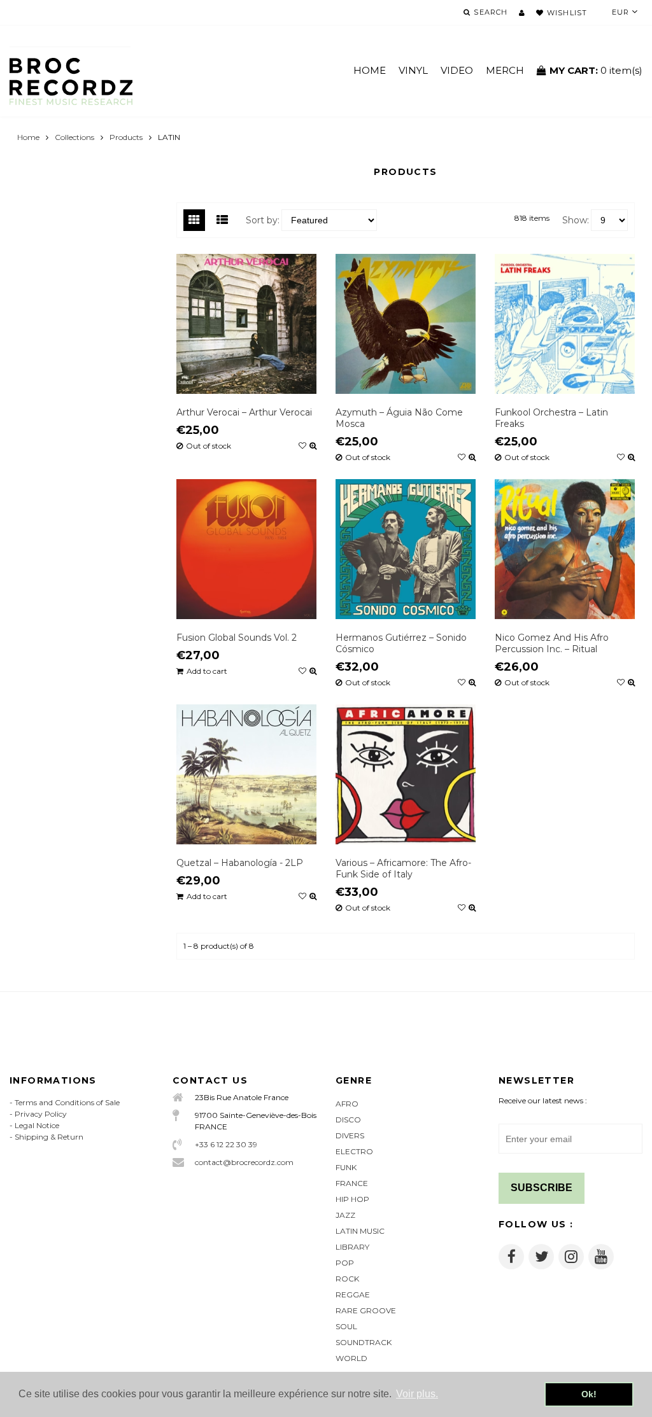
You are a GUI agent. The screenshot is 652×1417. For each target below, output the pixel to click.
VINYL (413, 70)
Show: (575, 220)
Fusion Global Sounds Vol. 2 (236, 637)
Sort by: (263, 220)
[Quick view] (312, 446)
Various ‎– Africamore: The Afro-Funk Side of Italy (403, 868)
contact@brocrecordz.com (244, 1162)
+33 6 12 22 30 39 (226, 1144)
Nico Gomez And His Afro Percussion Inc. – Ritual (552, 643)
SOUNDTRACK (364, 1342)
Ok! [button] (589, 1394)
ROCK (347, 1278)
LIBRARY (352, 1247)
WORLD (351, 1358)
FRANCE (352, 1183)
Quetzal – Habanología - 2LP (239, 863)
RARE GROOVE (366, 1310)
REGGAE (353, 1294)
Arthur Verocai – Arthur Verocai (244, 412)
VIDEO (457, 70)
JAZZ (345, 1215)
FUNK (346, 1167)
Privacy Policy (41, 1114)
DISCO (348, 1119)
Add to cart (207, 671)
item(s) (595, 70)
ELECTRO (354, 1151)
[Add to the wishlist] (302, 446)
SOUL (346, 1326)
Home (28, 137)
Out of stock (208, 446)
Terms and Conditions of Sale (67, 1102)
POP (345, 1262)
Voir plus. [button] (417, 1393)
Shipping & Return (49, 1136)
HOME (369, 70)
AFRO (347, 1103)
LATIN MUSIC (360, 1231)
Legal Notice (37, 1125)
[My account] (522, 12)
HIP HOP (352, 1199)
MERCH (505, 70)
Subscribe (541, 1187)
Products (126, 137)
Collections (74, 137)
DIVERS (350, 1135)
